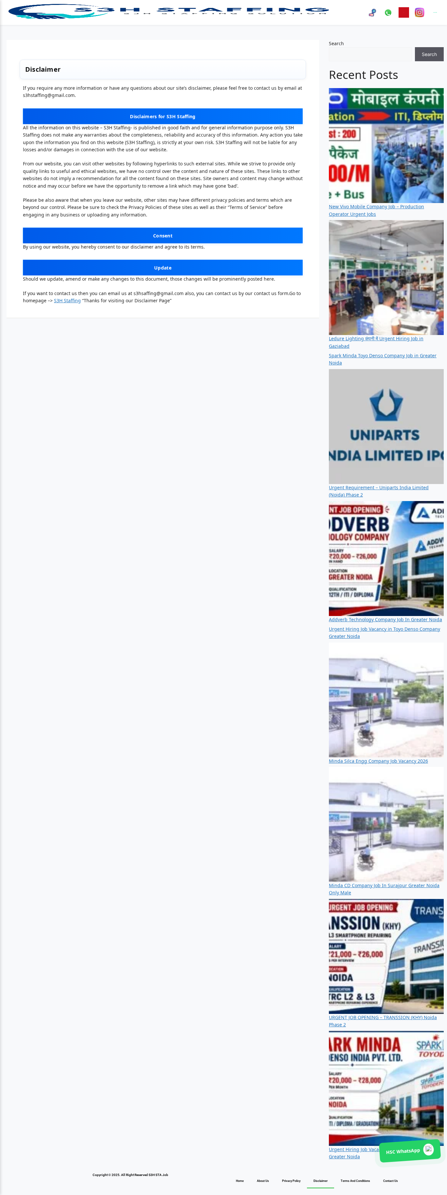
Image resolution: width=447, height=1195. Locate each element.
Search (336, 43)
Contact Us (390, 1181)
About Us (263, 1181)
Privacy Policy (291, 1181)
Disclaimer (320, 1181)
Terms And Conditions (355, 1181)
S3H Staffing (67, 300)
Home (240, 1181)
